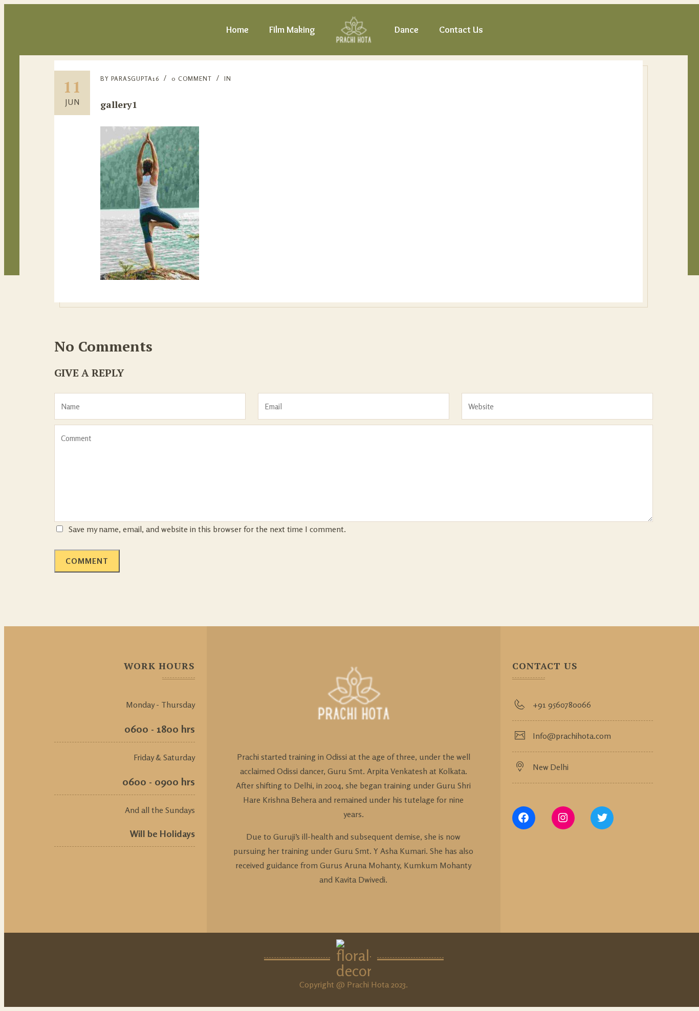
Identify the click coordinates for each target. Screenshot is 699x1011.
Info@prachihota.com (572, 736)
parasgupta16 (135, 78)
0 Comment (191, 78)
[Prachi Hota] (354, 29)
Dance (407, 29)
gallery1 (118, 104)
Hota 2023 (388, 984)
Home (237, 29)
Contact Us (461, 29)
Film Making (292, 29)
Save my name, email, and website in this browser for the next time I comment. (207, 529)
